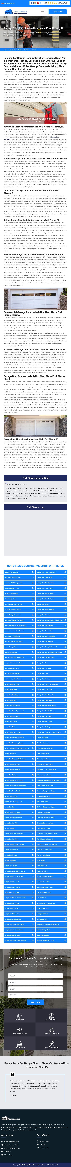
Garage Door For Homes (11, 775)
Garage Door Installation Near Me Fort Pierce (22, 50)
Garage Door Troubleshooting (46, 695)
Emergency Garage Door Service (14, 657)
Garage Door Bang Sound (12, 684)
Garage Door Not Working (12, 914)
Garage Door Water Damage (45, 700)
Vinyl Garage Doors (42, 919)
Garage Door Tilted (42, 673)
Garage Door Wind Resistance (46, 711)
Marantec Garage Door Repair (46, 791)
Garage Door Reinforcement (45, 593)
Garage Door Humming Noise (13, 812)
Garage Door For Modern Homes (14, 780)
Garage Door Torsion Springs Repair (47, 684)
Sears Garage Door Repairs (45, 887)
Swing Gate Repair (42, 914)
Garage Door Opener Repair (13, 935)
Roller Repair (41, 860)
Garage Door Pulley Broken (45, 588)
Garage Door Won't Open (44, 727)
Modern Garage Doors (43, 796)
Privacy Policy (8, 1155)
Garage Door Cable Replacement (14, 711)
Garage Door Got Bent (11, 796)
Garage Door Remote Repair (45, 599)
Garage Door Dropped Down (13, 732)
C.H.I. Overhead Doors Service (13, 604)
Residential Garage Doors (44, 849)
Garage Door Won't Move (44, 721)
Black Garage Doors (10, 599)
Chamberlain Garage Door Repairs (14, 620)
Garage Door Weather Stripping (46, 705)
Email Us (42, 1144)
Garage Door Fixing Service (12, 764)
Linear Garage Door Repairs (45, 785)
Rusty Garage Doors (43, 881)
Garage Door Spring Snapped (45, 657)
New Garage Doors (42, 801)
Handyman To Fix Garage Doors (46, 769)
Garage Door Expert (10, 753)
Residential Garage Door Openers (47, 844)
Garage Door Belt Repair (12, 695)
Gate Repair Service (43, 743)
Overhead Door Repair (43, 812)
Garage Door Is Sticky (11, 855)
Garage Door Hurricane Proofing (14, 833)
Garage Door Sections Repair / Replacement (50, 620)
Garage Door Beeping (11, 689)
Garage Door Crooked (11, 721)
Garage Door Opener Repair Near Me (15, 940)
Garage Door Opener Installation (14, 930)
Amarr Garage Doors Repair (13, 577)
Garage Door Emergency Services (14, 743)
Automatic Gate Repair (11, 593)
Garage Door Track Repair (44, 689)
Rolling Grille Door (42, 865)
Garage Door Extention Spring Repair (15, 759)
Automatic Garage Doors (12, 588)
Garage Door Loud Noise (12, 881)
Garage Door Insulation (11, 849)
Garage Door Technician (44, 668)
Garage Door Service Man (44, 631)
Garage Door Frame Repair (12, 791)
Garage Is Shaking (42, 737)
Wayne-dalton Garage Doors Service (48, 924)
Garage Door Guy (9, 807)
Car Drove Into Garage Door (13, 609)
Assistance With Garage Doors (13, 583)
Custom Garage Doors (11, 647)
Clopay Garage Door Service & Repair (15, 625)
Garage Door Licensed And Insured (15, 871)
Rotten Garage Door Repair (45, 876)
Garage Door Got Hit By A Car (13, 801)
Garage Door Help (10, 828)
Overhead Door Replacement (45, 817)
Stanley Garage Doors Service (46, 903)
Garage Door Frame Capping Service (15, 785)
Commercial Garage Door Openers (14, 631)
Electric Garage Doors (11, 652)
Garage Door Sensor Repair (45, 625)
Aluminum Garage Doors (11, 572)
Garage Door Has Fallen (11, 823)
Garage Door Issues (10, 860)
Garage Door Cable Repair (12, 705)
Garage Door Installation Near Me (14, 844)
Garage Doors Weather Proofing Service (49, 732)
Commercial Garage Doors (12, 636)
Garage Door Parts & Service (45, 583)
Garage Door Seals (10, 727)
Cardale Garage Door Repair (13, 615)
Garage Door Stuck (42, 663)
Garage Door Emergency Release (14, 737)
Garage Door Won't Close (44, 716)
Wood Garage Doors (43, 935)
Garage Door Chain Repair (12, 716)
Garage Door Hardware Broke (13, 817)
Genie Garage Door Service (45, 748)
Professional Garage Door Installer (47, 833)
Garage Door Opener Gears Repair (14, 924)
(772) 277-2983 (57, 12)
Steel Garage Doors (43, 908)
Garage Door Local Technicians (14, 876)
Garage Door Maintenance (12, 887)
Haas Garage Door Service (45, 764)
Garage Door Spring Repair (45, 641)
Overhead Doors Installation (45, 823)
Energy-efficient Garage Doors (14, 663)
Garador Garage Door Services (13, 679)
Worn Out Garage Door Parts (45, 940)
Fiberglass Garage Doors (12, 668)
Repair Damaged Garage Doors (46, 839)
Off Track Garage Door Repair (46, 807)
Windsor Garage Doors (43, 930)
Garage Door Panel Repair (44, 577)
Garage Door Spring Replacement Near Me (49, 652)
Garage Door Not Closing (12, 903)
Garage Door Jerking (11, 865)
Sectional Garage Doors (44, 892)
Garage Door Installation (12, 839)
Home (5, 50)
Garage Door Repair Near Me (45, 609)
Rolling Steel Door (42, 871)
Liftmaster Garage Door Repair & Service (49, 780)
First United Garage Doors (12, 673)
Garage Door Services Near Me (46, 636)
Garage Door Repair (43, 604)
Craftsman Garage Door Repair (14, 641)
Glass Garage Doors (43, 753)
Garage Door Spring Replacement (47, 647)
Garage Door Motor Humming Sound (15, 898)
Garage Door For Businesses (13, 769)
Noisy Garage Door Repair (12, 892)
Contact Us (7, 1151)
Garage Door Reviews (43, 615)
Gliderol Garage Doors (43, 759)
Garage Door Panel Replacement (46, 572)
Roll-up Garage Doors (43, 855)
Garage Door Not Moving (12, 908)
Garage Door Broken (10, 700)
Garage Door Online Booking (13, 919)
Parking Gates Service (43, 828)
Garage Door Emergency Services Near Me (17, 748)
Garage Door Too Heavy (44, 679)
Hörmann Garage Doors (44, 775)
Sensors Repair (41, 898)
